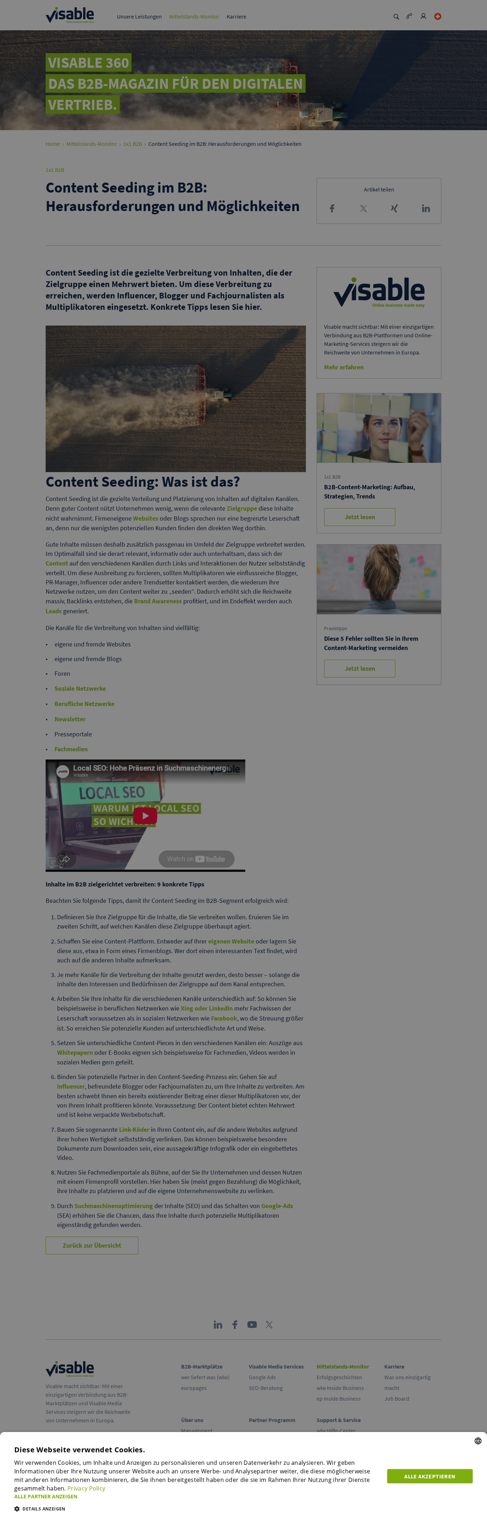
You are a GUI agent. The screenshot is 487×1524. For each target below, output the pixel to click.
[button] (196, 1496)
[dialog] (243, 1478)
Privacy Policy (86, 1488)
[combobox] (478, 1440)
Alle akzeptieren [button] (429, 1476)
